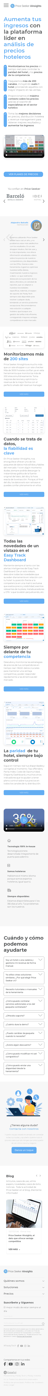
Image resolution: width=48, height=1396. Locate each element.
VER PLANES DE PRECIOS (23, 174)
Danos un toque (24, 1150)
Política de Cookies (33, 1382)
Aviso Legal (9, 1385)
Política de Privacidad (24, 1336)
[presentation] (4, 201)
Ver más (24, 394)
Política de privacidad (13, 1382)
